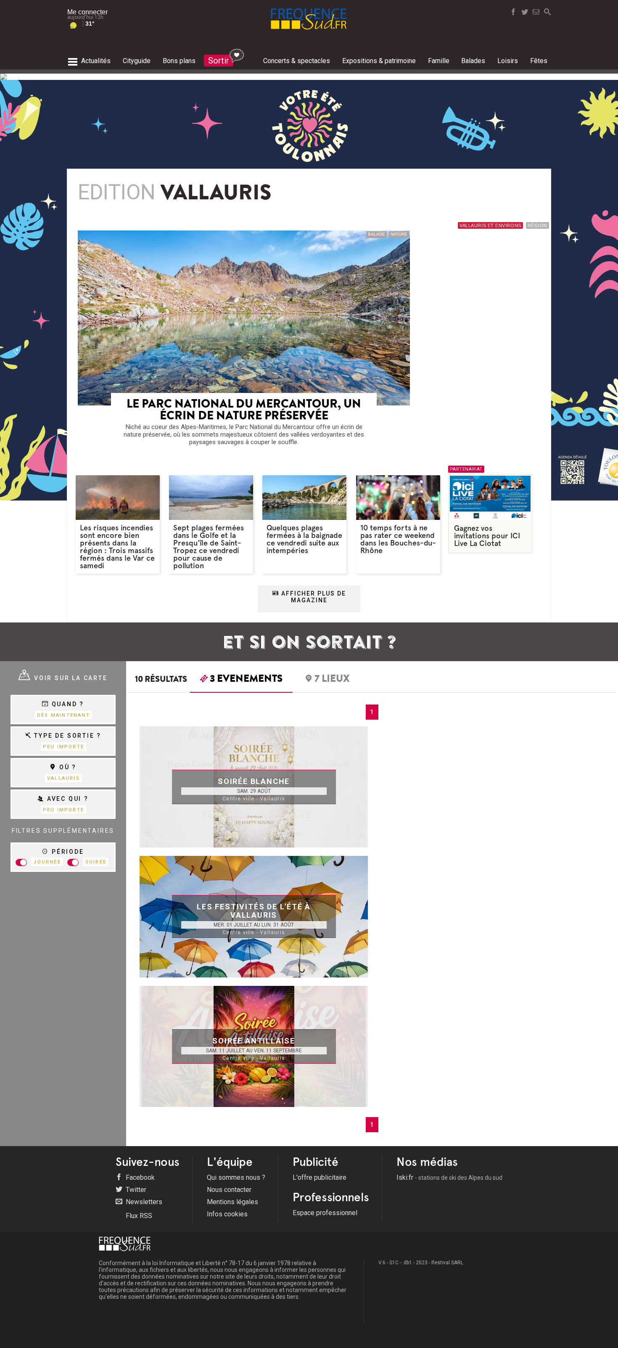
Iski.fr (449, 1177)
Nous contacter (229, 1190)
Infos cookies (227, 1214)
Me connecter (87, 12)
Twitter (135, 1190)
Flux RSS (138, 1216)
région (537, 225)
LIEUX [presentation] (332, 680)
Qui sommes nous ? (236, 1177)
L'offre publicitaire (319, 1177)
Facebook (139, 1177)
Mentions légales (232, 1202)
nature (399, 234)
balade (376, 234)
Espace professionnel (325, 1213)
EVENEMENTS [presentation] (246, 680)
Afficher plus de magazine (312, 597)
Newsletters (143, 1202)
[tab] (241, 680)
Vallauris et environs (490, 225)
